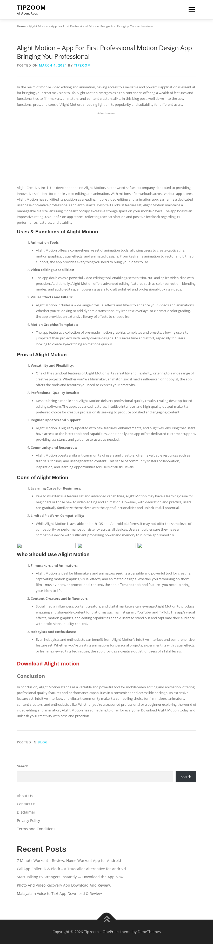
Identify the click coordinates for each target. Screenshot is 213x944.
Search (23, 766)
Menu (191, 9)
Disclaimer (26, 812)
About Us (25, 795)
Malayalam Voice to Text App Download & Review (59, 893)
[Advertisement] (106, 148)
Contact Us (26, 803)
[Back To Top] (106, 919)
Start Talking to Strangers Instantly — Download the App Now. (70, 876)
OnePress (111, 931)
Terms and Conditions (36, 828)
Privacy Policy (28, 820)
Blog (43, 742)
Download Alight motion (48, 663)
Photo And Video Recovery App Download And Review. (64, 885)
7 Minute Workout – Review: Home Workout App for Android (69, 860)
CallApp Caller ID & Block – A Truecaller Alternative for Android (71, 868)
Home (21, 26)
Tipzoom (31, 7)
